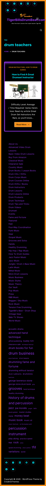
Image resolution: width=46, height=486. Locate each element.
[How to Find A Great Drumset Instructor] (23, 90)
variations (14, 451)
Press (11, 294)
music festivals (13, 424)
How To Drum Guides (19, 254)
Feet (11, 224)
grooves (15, 388)
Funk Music (14, 230)
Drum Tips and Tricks (19, 204)
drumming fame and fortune (22, 364)
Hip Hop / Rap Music (19, 250)
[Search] (41, 30)
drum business (21, 353)
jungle (30, 408)
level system (13, 412)
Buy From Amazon (17, 157)
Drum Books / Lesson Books (22, 170)
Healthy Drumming (18, 247)
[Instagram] (21, 3)
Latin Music (14, 267)
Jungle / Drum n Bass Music (22, 264)
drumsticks (28, 374)
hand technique (29, 389)
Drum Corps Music (18, 177)
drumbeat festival (27, 344)
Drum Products (16, 197)
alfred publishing (15, 341)
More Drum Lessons (18, 274)
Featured (13, 220)
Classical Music (16, 160)
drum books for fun (21, 348)
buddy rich (28, 341)
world (23, 452)
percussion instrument (17, 431)
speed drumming (15, 448)
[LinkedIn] (27, 3)
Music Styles (15, 280)
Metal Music (14, 270)
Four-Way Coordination (20, 227)
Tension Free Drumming (20, 307)
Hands (12, 244)
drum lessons (24, 358)
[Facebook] (7, 3)
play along (14, 438)
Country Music (16, 167)
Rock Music (14, 304)
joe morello (21, 408)
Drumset (13, 210)
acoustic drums (16, 329)
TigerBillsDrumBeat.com (26, 20)
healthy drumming (16, 393)
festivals (11, 377)
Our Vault (13, 287)
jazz (11, 408)
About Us (13, 144)
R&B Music (14, 297)
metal (11, 416)
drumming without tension (21, 370)
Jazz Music (14, 260)
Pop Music (14, 290)
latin (35, 408)
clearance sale (15, 344)
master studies (25, 412)
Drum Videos (15, 207)
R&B (10, 443)
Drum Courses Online (19, 180)
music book (16, 420)
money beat (21, 415)
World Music (14, 320)
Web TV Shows (16, 317)
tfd (34, 447)
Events (12, 214)
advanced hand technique (18, 335)
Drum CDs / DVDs (17, 174)
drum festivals (13, 358)
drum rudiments (15, 374)
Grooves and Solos (18, 240)
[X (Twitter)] (14, 3)
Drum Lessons (15, 190)
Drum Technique (16, 200)
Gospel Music (15, 237)
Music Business (16, 277)
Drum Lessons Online (19, 194)
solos (21, 443)
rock (16, 442)
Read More (24, 125)
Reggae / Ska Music (18, 300)
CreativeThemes (11, 481)
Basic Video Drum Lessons (21, 154)
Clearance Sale (16, 164)
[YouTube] (7, 10)
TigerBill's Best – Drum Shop (22, 310)
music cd (28, 420)
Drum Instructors (17, 67)
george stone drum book (20, 384)
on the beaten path (26, 424)
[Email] (14, 10)
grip (33, 384)
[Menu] (38, 19)
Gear (11, 234)
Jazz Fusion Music (17, 257)
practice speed (26, 439)
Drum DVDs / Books (18, 184)
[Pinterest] (34, 3)
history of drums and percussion (21, 400)
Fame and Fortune (17, 217)
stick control (26, 448)
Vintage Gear (15, 314)
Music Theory (15, 284)
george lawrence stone (20, 380)
